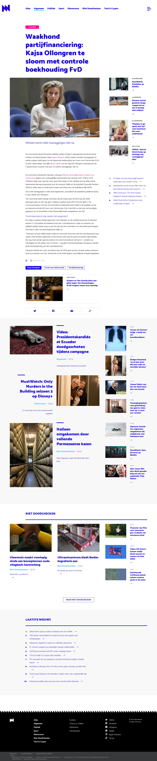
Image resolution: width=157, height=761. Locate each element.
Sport (61, 8)
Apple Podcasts (114, 734)
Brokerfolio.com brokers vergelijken (22, 757)
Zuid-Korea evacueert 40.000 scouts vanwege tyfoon (50, 651)
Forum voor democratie (54, 267)
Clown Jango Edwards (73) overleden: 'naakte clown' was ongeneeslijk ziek (58, 674)
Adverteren (74, 727)
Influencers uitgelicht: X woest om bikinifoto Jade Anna (50, 643)
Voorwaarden (75, 731)
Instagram (112, 727)
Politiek (51, 8)
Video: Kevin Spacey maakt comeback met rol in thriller (50, 631)
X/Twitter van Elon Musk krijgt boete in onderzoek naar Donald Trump (128, 180)
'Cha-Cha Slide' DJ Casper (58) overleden (45, 655)
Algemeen (39, 8)
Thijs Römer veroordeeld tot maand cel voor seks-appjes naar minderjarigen (53, 637)
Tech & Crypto (111, 8)
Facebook (112, 723)
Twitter (111, 720)
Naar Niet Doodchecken (78, 599)
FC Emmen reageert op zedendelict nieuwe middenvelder (51, 647)
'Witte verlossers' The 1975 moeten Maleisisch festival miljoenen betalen (127, 194)
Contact (73, 720)
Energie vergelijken (26, 753)
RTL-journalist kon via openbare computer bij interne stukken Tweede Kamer (56, 661)
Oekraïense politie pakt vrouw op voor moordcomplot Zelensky (54, 681)
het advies (57, 163)
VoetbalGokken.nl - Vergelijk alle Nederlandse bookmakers (29, 759)
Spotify (111, 731)
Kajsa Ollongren (58, 157)
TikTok (111, 738)
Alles (28, 8)
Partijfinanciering (76, 267)
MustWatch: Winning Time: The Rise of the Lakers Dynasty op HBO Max (57, 666)
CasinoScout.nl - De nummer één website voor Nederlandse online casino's (86, 757)
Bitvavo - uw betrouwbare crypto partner (48, 757)
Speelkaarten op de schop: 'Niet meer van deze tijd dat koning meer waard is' (129, 187)
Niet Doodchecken (91, 8)
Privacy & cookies (76, 723)
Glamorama (73, 8)
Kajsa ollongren (33, 267)
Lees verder (30, 301)
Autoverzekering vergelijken (44, 753)
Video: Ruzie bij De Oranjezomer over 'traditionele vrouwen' (128, 202)
